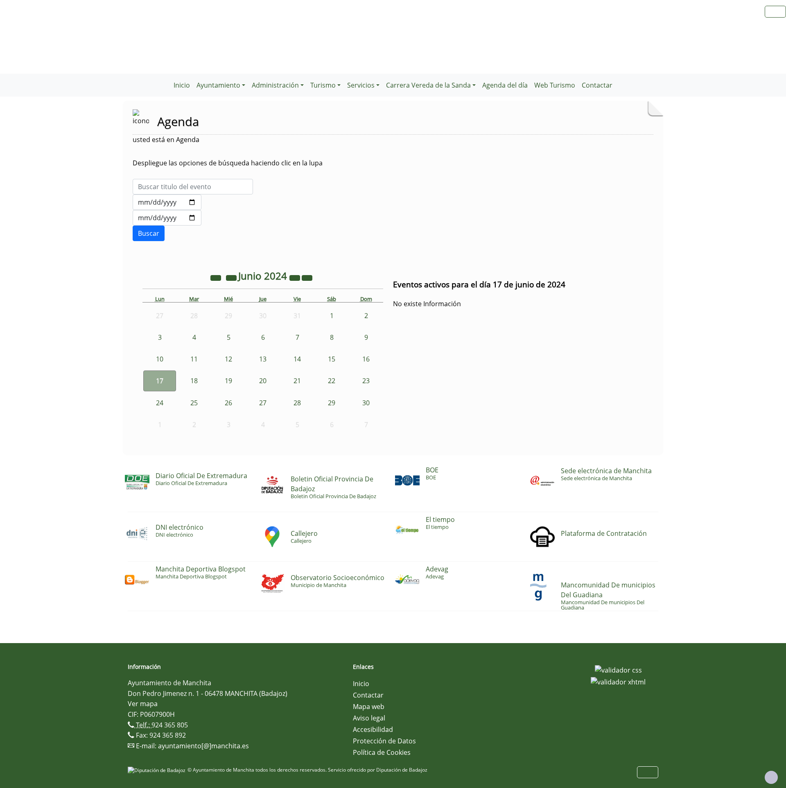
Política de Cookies (382, 752)
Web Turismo (554, 85)
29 (331, 402)
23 (366, 380)
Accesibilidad (373, 729)
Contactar (597, 85)
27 (263, 402)
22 (331, 380)
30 (366, 402)
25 (194, 402)
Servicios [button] (361, 85)
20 (263, 380)
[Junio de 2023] (216, 277)
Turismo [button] (323, 85)
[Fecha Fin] (167, 218)
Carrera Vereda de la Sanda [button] (428, 85)
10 (159, 359)
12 (228, 359)
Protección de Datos (384, 740)
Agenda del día (505, 85)
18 (194, 380)
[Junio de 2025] (295, 277)
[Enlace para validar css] (618, 669)
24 (159, 402)
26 (228, 402)
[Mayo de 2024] (232, 277)
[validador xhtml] (618, 681)
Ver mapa (143, 703)
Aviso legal (369, 718)
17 (159, 380)
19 (228, 380)
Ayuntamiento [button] (218, 85)
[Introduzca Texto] (193, 186)
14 (297, 359)
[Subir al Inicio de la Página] (771, 777)
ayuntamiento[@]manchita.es (203, 745)
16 (366, 359)
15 (331, 359)
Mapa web (368, 706)
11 (194, 359)
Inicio (182, 85)
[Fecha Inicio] (167, 202)
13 (263, 359)
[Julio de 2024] (307, 277)
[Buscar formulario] (149, 233)
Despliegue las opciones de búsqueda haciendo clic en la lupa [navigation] (228, 162)
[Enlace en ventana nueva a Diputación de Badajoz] (157, 769)
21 (297, 380)
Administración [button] (275, 85)
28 (297, 402)
